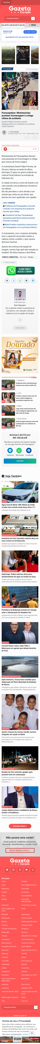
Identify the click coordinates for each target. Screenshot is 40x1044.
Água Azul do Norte (29, 950)
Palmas (24, 971)
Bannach (5, 950)
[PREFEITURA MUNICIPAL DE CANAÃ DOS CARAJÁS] (20, 1040)
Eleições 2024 (26, 925)
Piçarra (24, 964)
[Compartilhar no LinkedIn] (33, 280)
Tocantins (25, 968)
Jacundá (5, 961)
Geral (23, 908)
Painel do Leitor (19, 1016)
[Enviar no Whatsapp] (20, 280)
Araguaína (6, 971)
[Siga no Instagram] (13, 870)
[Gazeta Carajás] (20, 10)
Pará (3, 885)
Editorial (5, 954)
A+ (35, 137)
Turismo (5, 957)
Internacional (26, 918)
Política (24, 881)
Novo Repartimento (29, 885)
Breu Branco (6, 943)
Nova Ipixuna (26, 961)
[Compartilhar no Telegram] (26, 280)
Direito (4, 921)
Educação (25, 888)
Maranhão (25, 978)
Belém (4, 968)
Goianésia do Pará (9, 946)
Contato (24, 1001)
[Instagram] (20, 320)
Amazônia (6, 939)
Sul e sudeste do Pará (8, 910)
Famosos (5, 988)
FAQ (3, 1001)
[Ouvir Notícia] (5, 149)
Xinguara (25, 929)
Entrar (7, 2)
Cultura (5, 925)
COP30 (24, 954)
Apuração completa (30, 32)
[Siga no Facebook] (7, 870)
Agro (3, 896)
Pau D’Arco (25, 984)
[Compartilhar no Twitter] (13, 280)
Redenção (5, 932)
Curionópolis (26, 946)
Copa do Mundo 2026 (10, 991)
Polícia (4, 892)
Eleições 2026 (26, 988)
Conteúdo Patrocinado (26, 900)
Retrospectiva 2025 (29, 975)
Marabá (5, 914)
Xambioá (5, 975)
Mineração (6, 918)
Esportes (5, 905)
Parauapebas (9, 262)
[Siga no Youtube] (26, 870)
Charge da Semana (9, 929)
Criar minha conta (19, 851)
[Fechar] (32, 1033)
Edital (23, 957)
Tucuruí (24, 932)
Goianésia (6, 964)
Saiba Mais (20, 328)
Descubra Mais (19, 826)
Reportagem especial (10, 997)
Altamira (5, 984)
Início (4, 881)
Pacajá (4, 936)
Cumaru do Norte (28, 943)
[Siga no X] (20, 870)
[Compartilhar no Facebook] (7, 280)
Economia (25, 892)
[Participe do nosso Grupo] (20, 271)
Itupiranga (25, 914)
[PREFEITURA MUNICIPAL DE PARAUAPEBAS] (20, 355)
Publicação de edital (29, 921)
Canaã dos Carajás (28, 905)
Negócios (5, 888)
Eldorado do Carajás (29, 936)
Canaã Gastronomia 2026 (29, 993)
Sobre (23, 997)
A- (27, 137)
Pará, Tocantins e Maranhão (8, 980)
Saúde (4, 899)
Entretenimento (27, 939)
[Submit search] (33, 18)
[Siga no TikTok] (33, 870)
